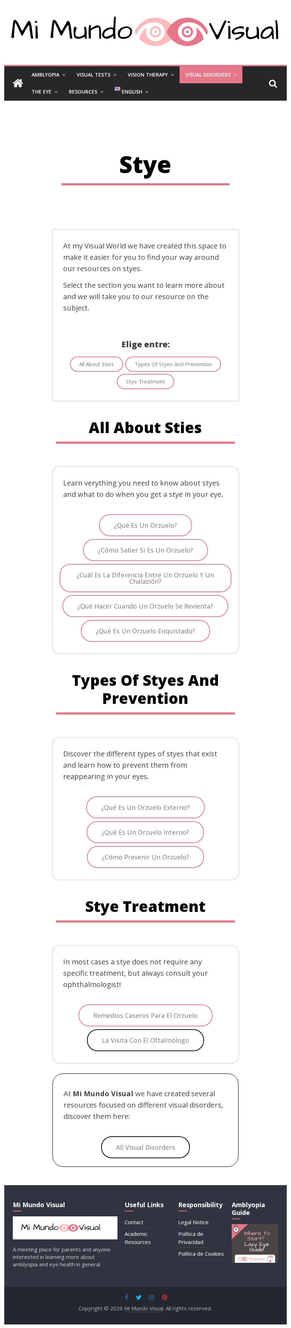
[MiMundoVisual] (65, 1219)
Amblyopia (45, 74)
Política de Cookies (201, 1253)
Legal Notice (193, 1222)
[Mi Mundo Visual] (18, 83)
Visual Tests (93, 74)
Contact (134, 1222)
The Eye (41, 91)
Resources (83, 91)
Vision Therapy (148, 74)
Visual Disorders (208, 74)
